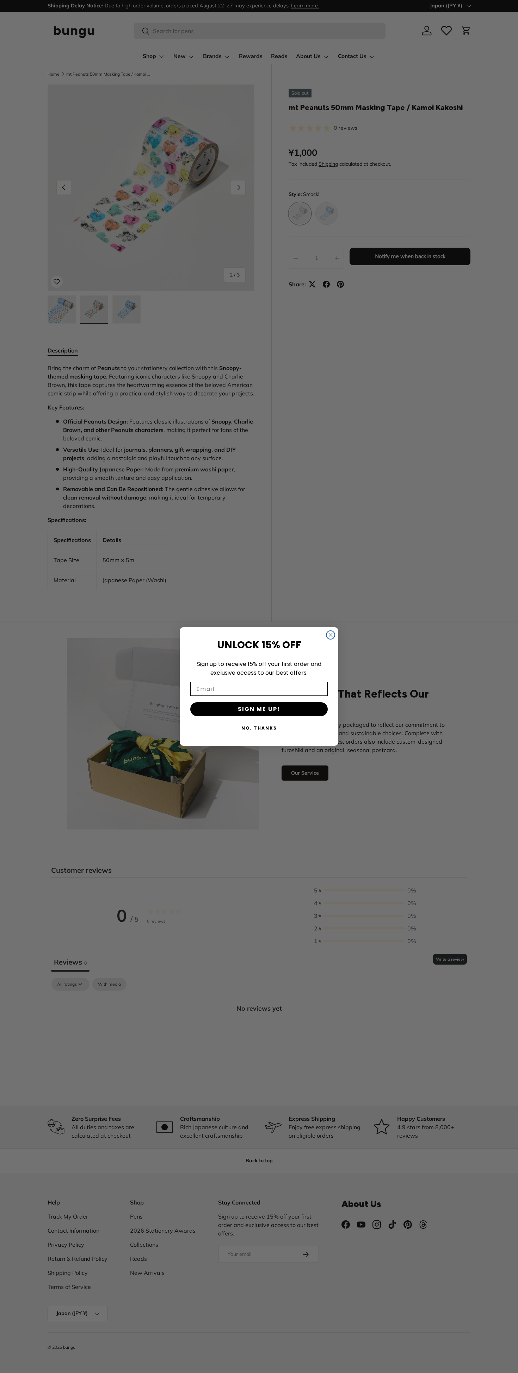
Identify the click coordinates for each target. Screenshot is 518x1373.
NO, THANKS (259, 728)
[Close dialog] (330, 635)
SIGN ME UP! (259, 709)
